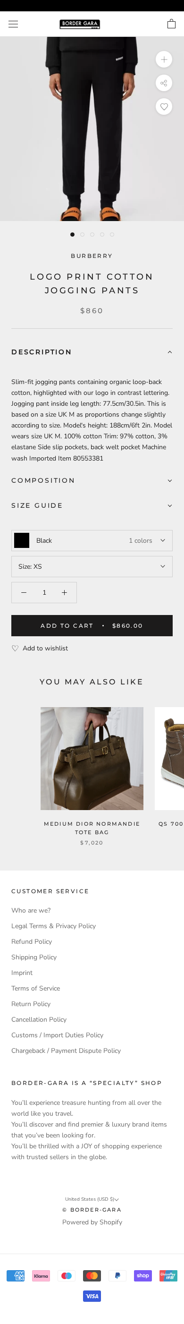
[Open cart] (171, 24)
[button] (92, 352)
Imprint (22, 972)
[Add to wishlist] (164, 106)
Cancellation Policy (39, 1019)
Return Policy (30, 1003)
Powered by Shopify (92, 1222)
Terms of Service (35, 988)
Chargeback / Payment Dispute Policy (66, 1050)
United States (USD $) (89, 1199)
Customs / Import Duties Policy (57, 1035)
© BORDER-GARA (92, 1209)
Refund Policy (31, 941)
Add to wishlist (45, 648)
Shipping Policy (34, 957)
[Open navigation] (13, 24)
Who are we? (30, 910)
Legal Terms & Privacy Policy (53, 926)
